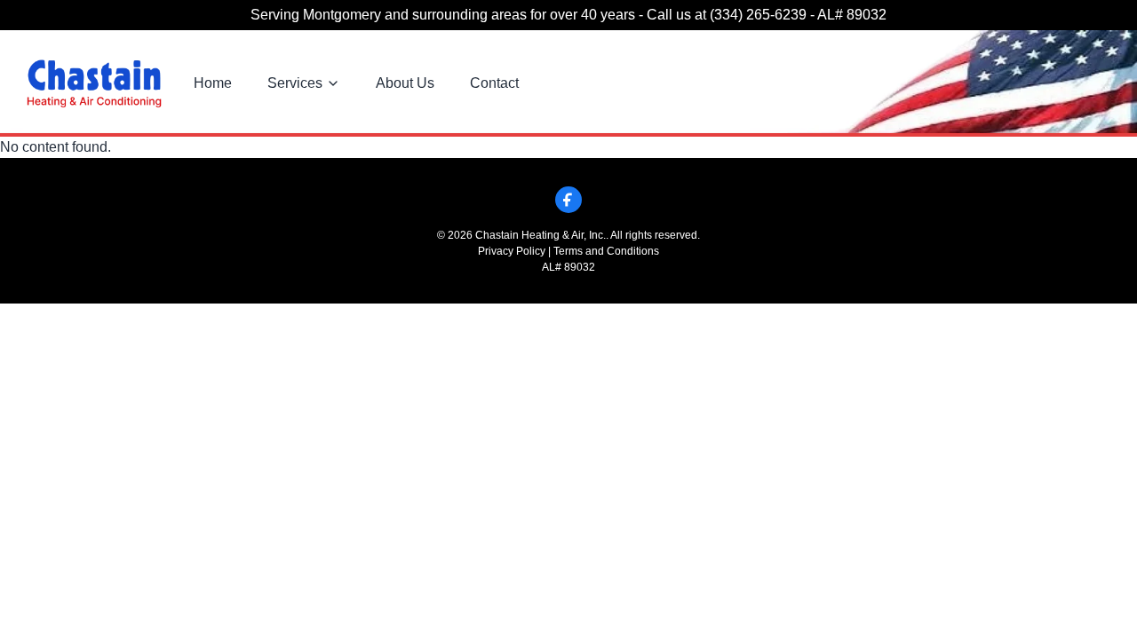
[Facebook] (568, 199)
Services (294, 83)
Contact (494, 83)
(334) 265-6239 (758, 14)
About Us (405, 83)
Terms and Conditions (606, 251)
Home (213, 83)
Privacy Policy (511, 251)
